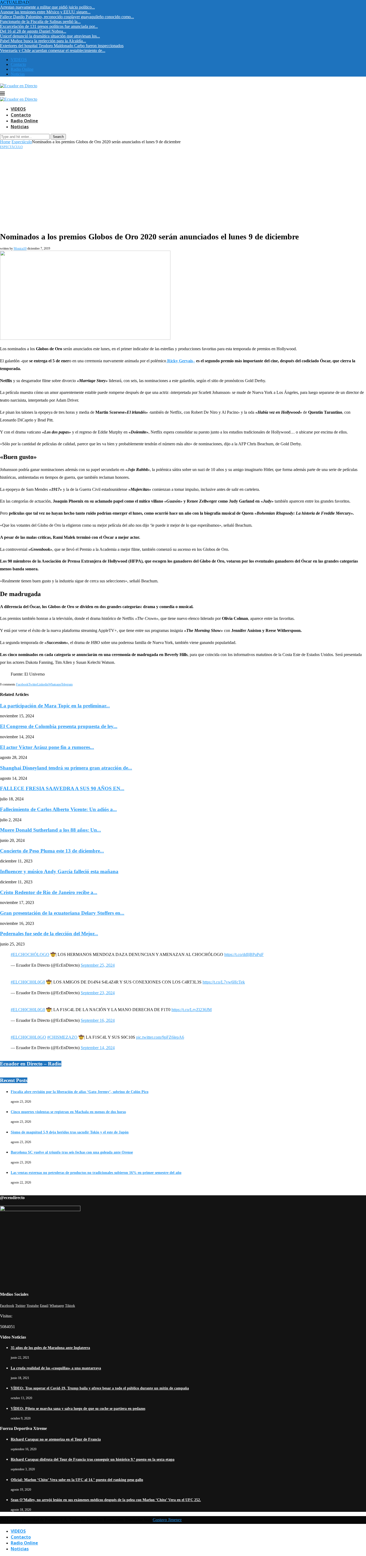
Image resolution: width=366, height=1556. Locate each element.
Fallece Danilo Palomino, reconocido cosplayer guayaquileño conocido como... (67, 16)
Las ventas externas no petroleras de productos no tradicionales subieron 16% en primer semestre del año (96, 1173)
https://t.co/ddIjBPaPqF (244, 954)
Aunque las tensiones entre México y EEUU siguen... (45, 12)
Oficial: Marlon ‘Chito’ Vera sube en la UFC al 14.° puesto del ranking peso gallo (77, 1480)
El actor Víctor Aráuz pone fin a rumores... (47, 747)
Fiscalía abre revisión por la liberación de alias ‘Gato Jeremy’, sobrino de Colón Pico (79, 1092)
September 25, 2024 (98, 965)
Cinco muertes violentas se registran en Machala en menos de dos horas (68, 1112)
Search (58, 137)
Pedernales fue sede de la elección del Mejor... (49, 933)
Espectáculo (22, 142)
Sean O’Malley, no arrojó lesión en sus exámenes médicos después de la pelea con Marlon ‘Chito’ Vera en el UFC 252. (106, 1500)
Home (5, 142)
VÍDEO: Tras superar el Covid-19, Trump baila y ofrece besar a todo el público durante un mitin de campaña (100, 1388)
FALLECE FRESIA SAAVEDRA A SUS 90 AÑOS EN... (62, 788)
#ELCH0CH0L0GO (28, 1037)
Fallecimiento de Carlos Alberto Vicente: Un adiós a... (58, 809)
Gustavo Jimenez (167, 1519)
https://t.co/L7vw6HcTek (224, 982)
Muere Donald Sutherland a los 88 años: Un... (50, 830)
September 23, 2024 (98, 992)
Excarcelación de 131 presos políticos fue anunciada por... (49, 26)
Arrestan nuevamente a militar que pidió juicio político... (47, 7)
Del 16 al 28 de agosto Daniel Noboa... (33, 31)
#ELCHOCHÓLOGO (30, 954)
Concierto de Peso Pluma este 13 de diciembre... (52, 851)
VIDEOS (19, 59)
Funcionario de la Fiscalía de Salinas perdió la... (40, 21)
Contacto (18, 64)
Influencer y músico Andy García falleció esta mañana (59, 871)
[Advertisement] (183, 189)
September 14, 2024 (98, 1047)
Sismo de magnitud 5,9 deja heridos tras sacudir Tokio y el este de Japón (70, 1132)
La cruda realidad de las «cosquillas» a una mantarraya (56, 1368)
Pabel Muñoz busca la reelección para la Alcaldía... (43, 41)
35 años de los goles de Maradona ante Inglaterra (50, 1348)
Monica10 (20, 248)
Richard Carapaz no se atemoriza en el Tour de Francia (56, 1439)
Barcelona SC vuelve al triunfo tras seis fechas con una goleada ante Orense (72, 1152)
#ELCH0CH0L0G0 (28, 982)
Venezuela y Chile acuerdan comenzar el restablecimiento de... (52, 50)
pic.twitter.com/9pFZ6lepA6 (160, 1037)
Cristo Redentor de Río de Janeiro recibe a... (48, 892)
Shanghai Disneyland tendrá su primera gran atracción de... (66, 768)
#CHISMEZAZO (62, 1037)
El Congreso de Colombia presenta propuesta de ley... (58, 726)
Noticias (18, 74)
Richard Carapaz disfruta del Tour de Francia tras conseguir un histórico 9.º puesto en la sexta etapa (92, 1459)
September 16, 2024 (98, 1020)
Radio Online (22, 69)
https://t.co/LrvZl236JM (191, 1009)
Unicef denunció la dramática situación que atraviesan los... (50, 36)
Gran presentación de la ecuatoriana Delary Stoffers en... (62, 913)
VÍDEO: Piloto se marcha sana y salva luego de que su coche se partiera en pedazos (78, 1409)
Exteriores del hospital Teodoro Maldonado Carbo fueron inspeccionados (62, 45)
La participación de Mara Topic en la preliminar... (55, 706)
